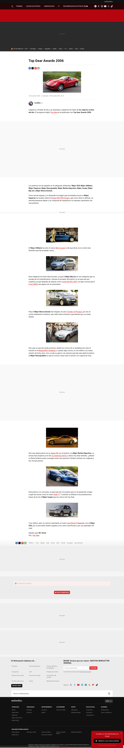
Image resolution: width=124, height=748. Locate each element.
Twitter (108, 6)
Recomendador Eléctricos (73, 6)
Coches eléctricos (34, 666)
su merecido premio (59, 456)
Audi (76, 48)
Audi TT (57, 494)
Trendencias (89, 710)
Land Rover (79, 543)
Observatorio (49, 6)
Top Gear (53, 112)
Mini (58, 543)
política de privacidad (85, 671)
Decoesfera (89, 712)
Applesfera (14, 715)
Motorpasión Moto (76, 712)
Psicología (33, 48)
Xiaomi (71, 48)
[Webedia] (108, 1)
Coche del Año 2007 (69, 282)
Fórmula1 (14, 666)
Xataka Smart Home (17, 717)
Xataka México (15, 732)
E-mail (38, 68)
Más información (63, 746)
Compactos (15, 672)
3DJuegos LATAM (31, 732)
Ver (63, 592)
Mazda (42, 543)
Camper (40, 48)
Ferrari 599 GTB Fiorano (60, 198)
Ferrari (53, 543)
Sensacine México (46, 732)
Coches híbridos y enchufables (52, 667)
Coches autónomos (18, 681)
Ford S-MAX (33, 284)
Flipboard (35, 68)
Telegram (95, 6)
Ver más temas (16, 685)
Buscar (109, 693)
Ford (37, 543)
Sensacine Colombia (46, 734)
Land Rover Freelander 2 (76, 523)
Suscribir (93, 668)
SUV (30, 672)
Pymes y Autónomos (106, 712)
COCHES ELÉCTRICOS (33, 6)
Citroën (63, 543)
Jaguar (71, 543)
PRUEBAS (19, 6)
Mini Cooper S (61, 248)
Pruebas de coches (52, 672)
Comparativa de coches (51, 676)
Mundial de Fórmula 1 (53, 681)
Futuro (31, 681)
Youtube (105, 6)
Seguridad (47, 48)
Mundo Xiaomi (15, 720)
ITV (65, 48)
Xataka (13, 710)
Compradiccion (90, 715)
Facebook (99, 6)
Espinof (43, 712)
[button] (38, 103)
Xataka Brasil (15, 734)
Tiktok (112, 6)
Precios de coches (34, 675)
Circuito (82, 48)
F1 (59, 6)
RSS (89, 684)
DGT (26, 48)
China (60, 48)
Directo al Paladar (60, 710)
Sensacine (44, 710)
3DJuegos (29, 710)
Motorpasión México (76, 732)
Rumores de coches (18, 675)
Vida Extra (29, 712)
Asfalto (54, 48)
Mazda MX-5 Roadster (47, 351)
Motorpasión (74, 710)
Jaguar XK (54, 453)
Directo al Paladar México (60, 732)
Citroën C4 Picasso (74, 312)
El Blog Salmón (105, 710)
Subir (107, 701)
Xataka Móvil (15, 712)
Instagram (102, 6)
